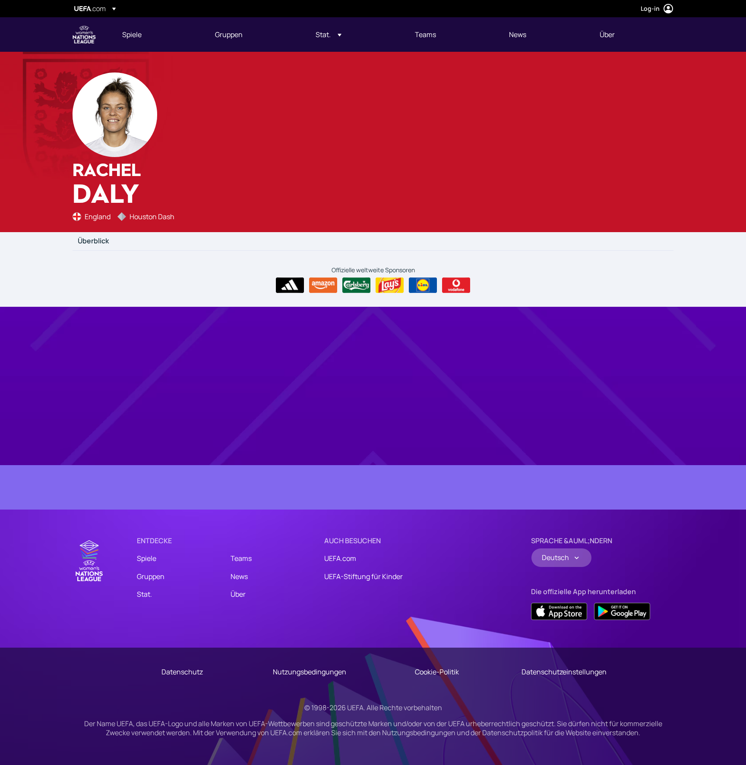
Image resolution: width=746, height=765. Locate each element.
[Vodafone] (456, 285)
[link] (132, 34)
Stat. (144, 594)
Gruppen (150, 576)
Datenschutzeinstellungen (564, 672)
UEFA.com (340, 558)
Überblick (93, 241)
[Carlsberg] (356, 285)
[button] (328, 34)
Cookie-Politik (437, 672)
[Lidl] (423, 285)
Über (238, 594)
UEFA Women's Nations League (84, 34)
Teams (241, 558)
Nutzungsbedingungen (309, 672)
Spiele (146, 558)
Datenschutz (182, 672)
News (239, 576)
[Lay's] (390, 285)
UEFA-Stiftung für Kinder (363, 576)
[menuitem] (158, 34)
